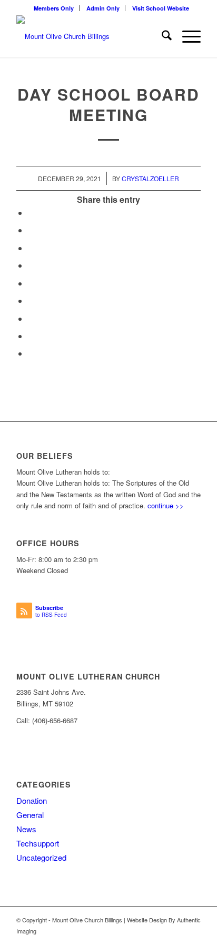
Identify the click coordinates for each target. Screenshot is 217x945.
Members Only (54, 8)
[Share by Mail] (31, 353)
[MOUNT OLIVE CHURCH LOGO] (90, 36)
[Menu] (186, 36)
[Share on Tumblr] (31, 300)
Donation (31, 800)
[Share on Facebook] (31, 212)
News (26, 828)
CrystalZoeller (150, 178)
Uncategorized (41, 857)
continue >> (165, 505)
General (30, 814)
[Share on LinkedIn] (31, 283)
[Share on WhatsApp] (31, 247)
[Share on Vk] (31, 318)
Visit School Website (160, 8)
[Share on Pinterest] (31, 265)
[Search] (161, 36)
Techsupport (37, 843)
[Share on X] (31, 229)
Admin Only (103, 8)
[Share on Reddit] (31, 335)
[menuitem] (54, 8)
